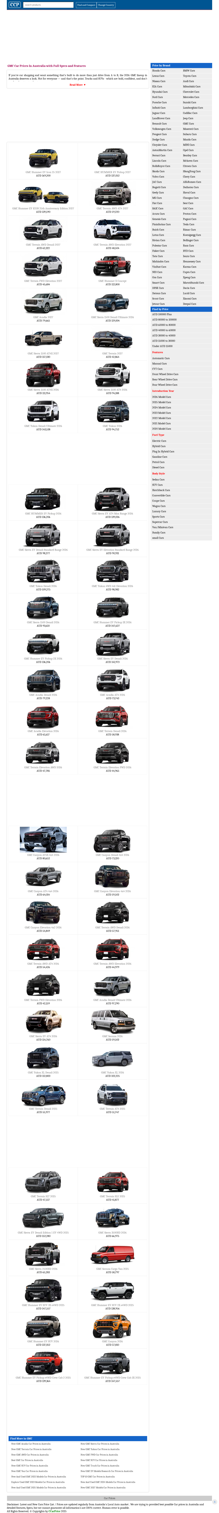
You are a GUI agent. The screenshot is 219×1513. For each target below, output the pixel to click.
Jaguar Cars (158, 113)
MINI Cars (189, 144)
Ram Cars (188, 245)
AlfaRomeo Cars (192, 182)
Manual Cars (159, 363)
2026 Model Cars (161, 397)
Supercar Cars (160, 522)
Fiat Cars (157, 203)
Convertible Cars (161, 495)
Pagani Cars (189, 219)
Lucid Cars (189, 293)
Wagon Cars (158, 506)
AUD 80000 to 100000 (164, 319)
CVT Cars (157, 368)
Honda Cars (158, 70)
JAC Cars (157, 182)
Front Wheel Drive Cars (165, 374)
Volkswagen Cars (161, 129)
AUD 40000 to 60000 (164, 330)
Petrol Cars (158, 462)
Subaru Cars (190, 134)
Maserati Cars (190, 129)
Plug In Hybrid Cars (163, 451)
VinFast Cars (159, 266)
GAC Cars (188, 208)
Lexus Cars (158, 75)
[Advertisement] (109, 36)
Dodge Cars (158, 139)
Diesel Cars (158, 467)
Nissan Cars (158, 81)
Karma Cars (189, 266)
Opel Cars (188, 150)
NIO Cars (157, 272)
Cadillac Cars (190, 113)
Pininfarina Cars (161, 224)
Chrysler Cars (159, 144)
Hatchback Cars (161, 490)
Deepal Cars (189, 303)
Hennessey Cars (192, 261)
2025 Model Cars (161, 402)
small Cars (158, 537)
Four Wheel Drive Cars (164, 384)
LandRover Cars (161, 118)
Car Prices (109, 1498)
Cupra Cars (189, 272)
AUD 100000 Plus (162, 314)
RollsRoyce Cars (161, 166)
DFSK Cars (158, 288)
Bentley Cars (190, 155)
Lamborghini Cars (193, 107)
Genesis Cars (159, 219)
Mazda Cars (189, 139)
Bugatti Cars (159, 187)
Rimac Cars (189, 229)
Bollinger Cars (190, 240)
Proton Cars (189, 213)
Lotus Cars (158, 235)
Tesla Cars (188, 224)
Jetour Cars (158, 303)
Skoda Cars (158, 171)
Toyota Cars (189, 75)
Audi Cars (188, 81)
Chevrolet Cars (191, 91)
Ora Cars (157, 277)
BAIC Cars (157, 208)
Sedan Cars (158, 479)
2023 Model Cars (161, 412)
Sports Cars (158, 516)
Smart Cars (158, 282)
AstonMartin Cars (162, 150)
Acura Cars (158, 213)
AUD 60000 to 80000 (164, 325)
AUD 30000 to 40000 (163, 335)
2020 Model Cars (161, 428)
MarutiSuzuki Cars (193, 282)
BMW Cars (189, 70)
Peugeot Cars (159, 134)
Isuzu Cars (189, 256)
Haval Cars (189, 192)
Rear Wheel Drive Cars (164, 379)
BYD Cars (188, 250)
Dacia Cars (189, 288)
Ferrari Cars (158, 155)
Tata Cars (157, 256)
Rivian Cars (158, 240)
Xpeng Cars (189, 277)
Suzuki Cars (189, 102)
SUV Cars (157, 484)
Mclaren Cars (190, 160)
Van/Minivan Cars (162, 527)
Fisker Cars (158, 250)
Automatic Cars (161, 358)
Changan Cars (190, 197)
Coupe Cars (158, 500)
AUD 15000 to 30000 (163, 340)
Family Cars (158, 532)
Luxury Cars (159, 511)
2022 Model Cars (161, 418)
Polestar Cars (159, 245)
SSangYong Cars (192, 171)
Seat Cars (188, 203)
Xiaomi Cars (189, 298)
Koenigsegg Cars (192, 235)
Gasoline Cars (159, 456)
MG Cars (157, 197)
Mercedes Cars (191, 97)
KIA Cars (157, 86)
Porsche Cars (159, 102)
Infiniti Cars (158, 107)
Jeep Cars (188, 118)
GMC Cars (188, 123)
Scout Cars (158, 298)
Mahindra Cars (160, 261)
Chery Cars (189, 176)
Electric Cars (159, 440)
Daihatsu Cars (191, 187)
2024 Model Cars (161, 407)
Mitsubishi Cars (191, 86)
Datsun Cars (159, 293)
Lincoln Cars (159, 160)
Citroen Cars (190, 166)
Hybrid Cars (158, 446)
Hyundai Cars (160, 91)
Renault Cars (159, 123)
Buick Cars (158, 229)
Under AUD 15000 (162, 346)
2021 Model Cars (161, 423)
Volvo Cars (158, 176)
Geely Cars (158, 192)
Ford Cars (157, 97)
